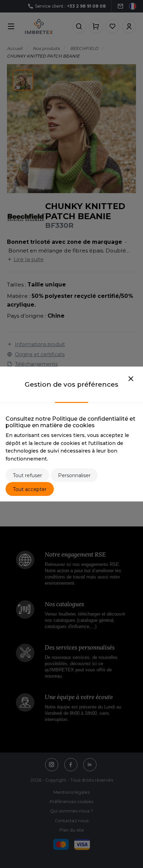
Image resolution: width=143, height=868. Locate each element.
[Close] (131, 379)
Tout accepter (30, 489)
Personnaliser (74, 475)
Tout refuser (27, 475)
